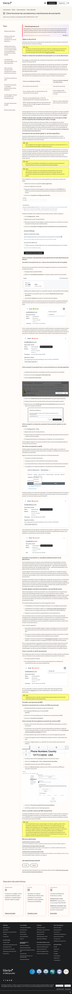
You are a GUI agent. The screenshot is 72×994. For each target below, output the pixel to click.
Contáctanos (52, 3)
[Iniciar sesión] (45, 3)
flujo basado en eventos (51, 638)
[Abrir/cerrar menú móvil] (68, 3)
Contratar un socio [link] (32, 913)
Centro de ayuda (6, 9)
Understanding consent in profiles (31, 842)
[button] (45, 205)
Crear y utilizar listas (31, 9)
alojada (65, 115)
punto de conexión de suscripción (56, 608)
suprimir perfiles (50, 52)
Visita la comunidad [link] (10, 913)
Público (13, 9)
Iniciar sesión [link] (53, 913)
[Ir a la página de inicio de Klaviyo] (7, 3)
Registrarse (62, 3)
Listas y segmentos (21, 9)
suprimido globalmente (49, 595)
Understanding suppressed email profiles (33, 851)
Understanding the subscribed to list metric (33, 846)
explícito (33, 690)
